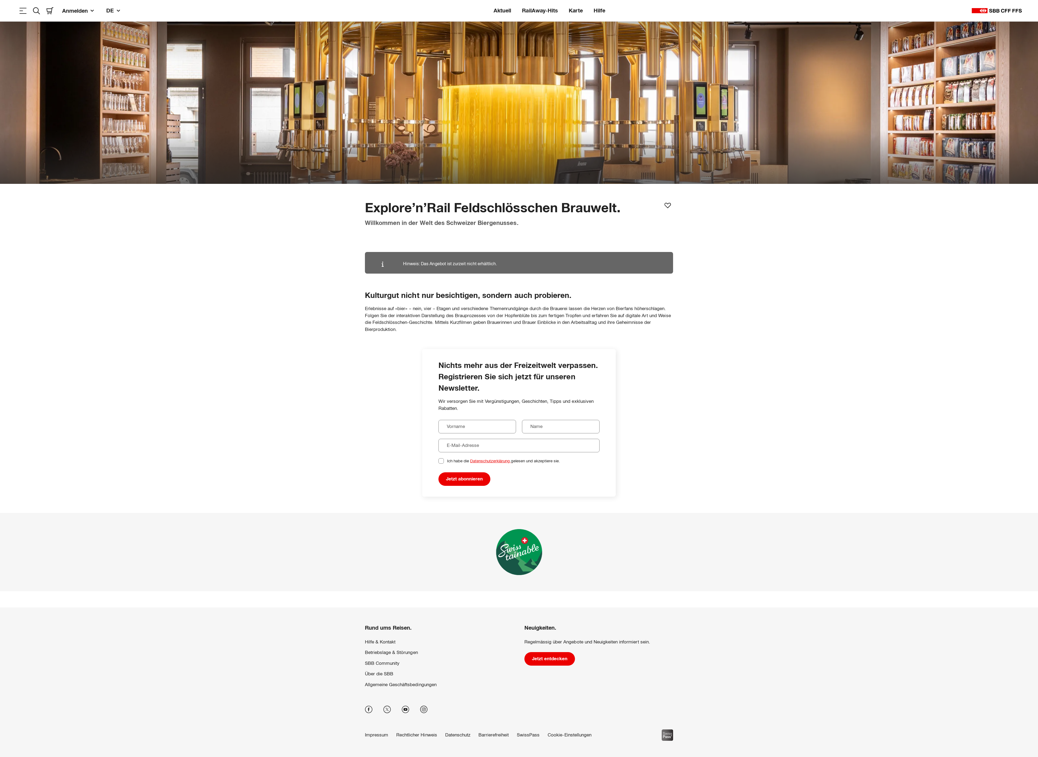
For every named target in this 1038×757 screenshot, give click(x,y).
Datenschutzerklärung (490, 461)
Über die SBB (379, 673)
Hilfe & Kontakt (380, 642)
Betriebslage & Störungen (391, 652)
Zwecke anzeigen (664, 712)
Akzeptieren (664, 729)
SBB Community (382, 663)
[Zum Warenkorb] (50, 10)
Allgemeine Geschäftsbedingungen (401, 684)
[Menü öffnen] (23, 10)
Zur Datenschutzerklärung (436, 736)
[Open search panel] (36, 10)
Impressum (471, 736)
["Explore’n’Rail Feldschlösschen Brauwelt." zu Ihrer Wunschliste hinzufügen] (667, 205)
